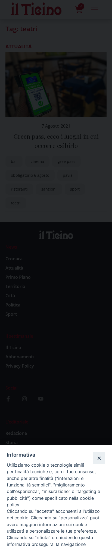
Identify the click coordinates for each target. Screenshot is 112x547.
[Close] (99, 458)
